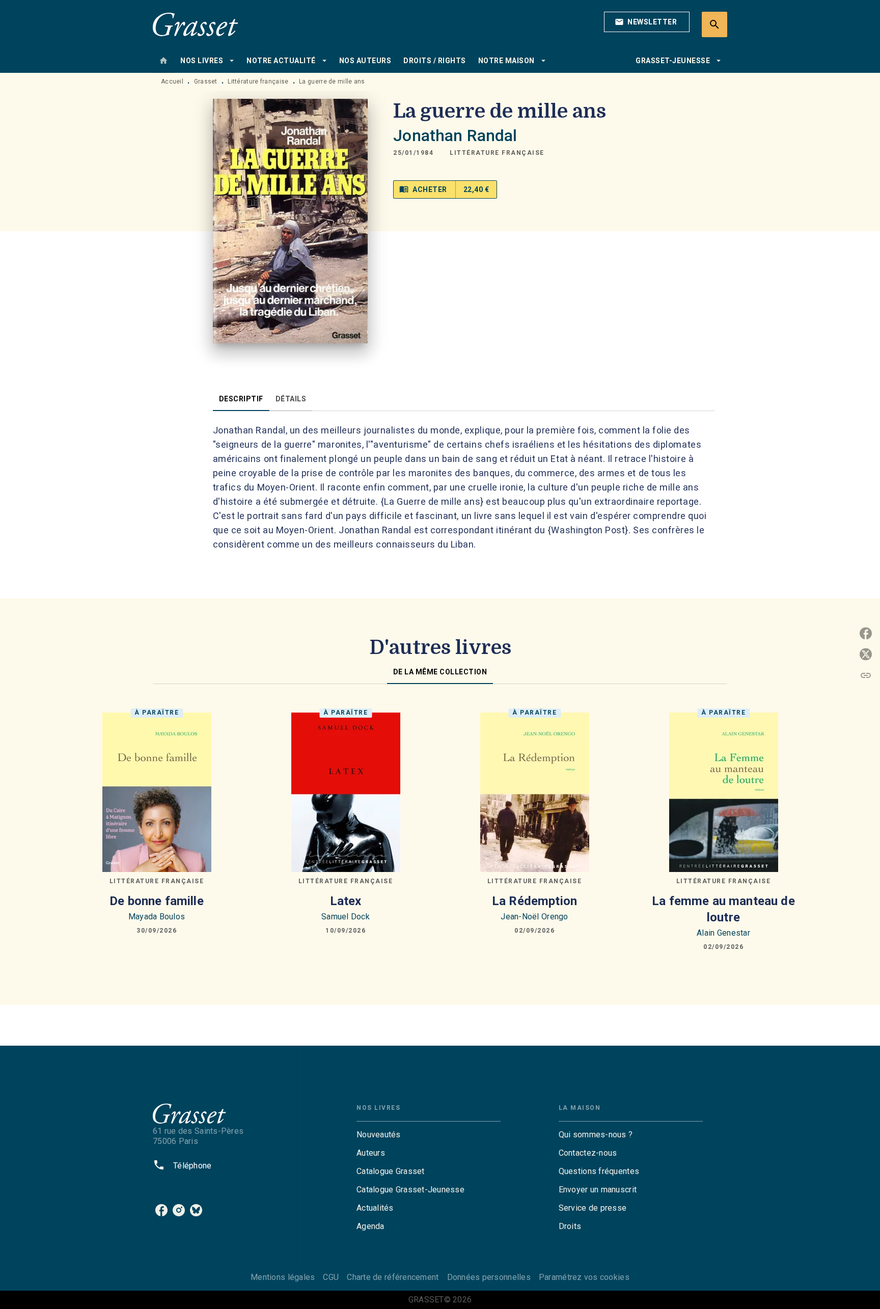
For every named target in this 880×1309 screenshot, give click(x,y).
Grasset (205, 81)
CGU (331, 1277)
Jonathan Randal (455, 135)
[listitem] (161, 1210)
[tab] (163, 60)
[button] (647, 22)
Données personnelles (489, 1277)
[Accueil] (195, 24)
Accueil (172, 81)
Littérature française (258, 81)
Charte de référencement (392, 1277)
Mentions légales (283, 1277)
